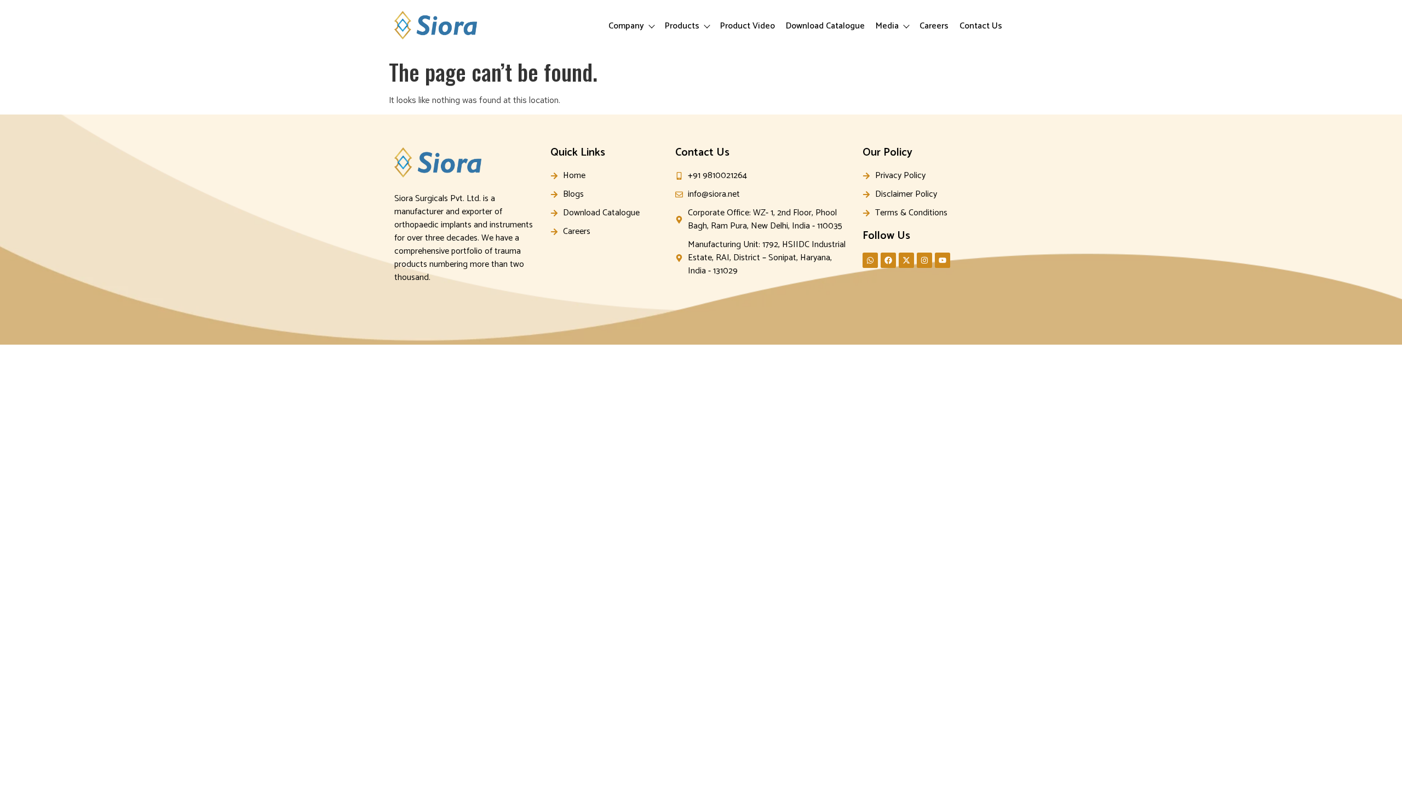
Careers (934, 26)
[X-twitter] (906, 260)
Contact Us (980, 26)
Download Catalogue (825, 26)
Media (887, 26)
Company (626, 26)
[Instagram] (924, 260)
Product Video (747, 26)
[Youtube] (942, 260)
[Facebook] (888, 260)
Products (682, 26)
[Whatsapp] (870, 260)
